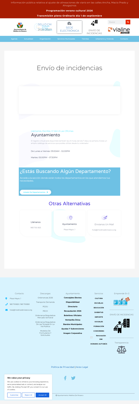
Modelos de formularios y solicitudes (45, 333)
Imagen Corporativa (72, 333)
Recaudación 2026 (72, 311)
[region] (28, 387)
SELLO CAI (45, 24)
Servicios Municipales (66, 39)
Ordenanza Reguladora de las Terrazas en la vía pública (45, 324)
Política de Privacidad (62, 367)
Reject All (28, 395)
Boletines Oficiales (73, 315)
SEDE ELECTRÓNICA (69, 29)
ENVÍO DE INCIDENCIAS (121, 314)
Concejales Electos (73, 298)
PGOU (45, 307)
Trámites (85, 39)
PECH (45, 311)
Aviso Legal (82, 367)
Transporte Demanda (45, 302)
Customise (14, 395)
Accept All (42, 395)
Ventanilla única (72, 320)
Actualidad (28, 39)
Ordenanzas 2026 (45, 298)
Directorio (72, 307)
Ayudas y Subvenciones (72, 329)
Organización (45, 39)
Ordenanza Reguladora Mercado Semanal (45, 316)
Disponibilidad (72, 302)
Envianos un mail (104, 224)
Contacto (124, 39)
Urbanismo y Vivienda (105, 39)
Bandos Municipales (72, 324)
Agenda (14, 39)
